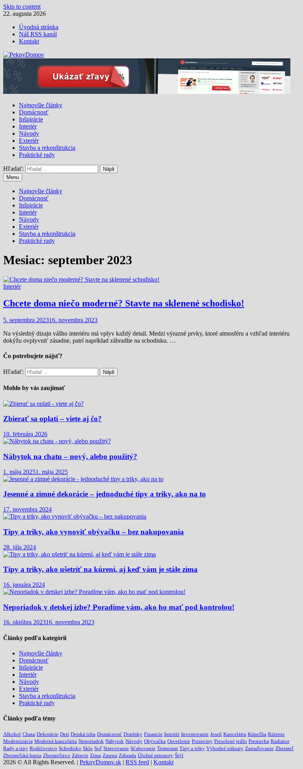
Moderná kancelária (55, 741)
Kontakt (29, 41)
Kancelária (234, 734)
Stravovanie (116, 748)
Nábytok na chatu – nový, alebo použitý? (70, 456)
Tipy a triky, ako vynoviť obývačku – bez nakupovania (93, 532)
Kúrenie (276, 734)
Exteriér (29, 140)
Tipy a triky (192, 748)
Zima (95, 755)
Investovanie (195, 734)
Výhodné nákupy (224, 748)
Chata (28, 734)
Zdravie (80, 755)
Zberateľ (284, 748)
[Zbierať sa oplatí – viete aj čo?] (43, 403)
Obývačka (155, 741)
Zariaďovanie (259, 748)
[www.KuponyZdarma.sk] (146, 91)
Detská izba (83, 734)
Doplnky (132, 734)
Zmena (110, 755)
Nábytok (114, 741)
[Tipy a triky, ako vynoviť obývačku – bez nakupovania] (74, 516)
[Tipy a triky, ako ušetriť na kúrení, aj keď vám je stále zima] (79, 554)
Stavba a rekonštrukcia (47, 147)
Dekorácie (47, 734)
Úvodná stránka (38, 27)
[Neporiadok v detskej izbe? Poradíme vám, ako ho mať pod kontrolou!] (94, 591)
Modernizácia (18, 741)
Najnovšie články (40, 105)
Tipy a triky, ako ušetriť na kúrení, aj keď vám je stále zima (100, 569)
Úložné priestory (155, 755)
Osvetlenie (178, 741)
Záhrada (127, 755)
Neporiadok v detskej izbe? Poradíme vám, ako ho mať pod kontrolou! (118, 607)
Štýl (179, 755)
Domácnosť (34, 112)
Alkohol (12, 734)
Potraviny (202, 741)
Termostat (167, 748)
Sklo (88, 748)
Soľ (98, 748)
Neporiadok (91, 741)
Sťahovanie (143, 748)
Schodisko (70, 748)
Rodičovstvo (43, 748)
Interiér (28, 126)
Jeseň (216, 734)
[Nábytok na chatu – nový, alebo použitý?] (57, 441)
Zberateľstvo (56, 755)
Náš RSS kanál (38, 34)
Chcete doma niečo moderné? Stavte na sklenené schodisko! (123, 303)
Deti (64, 734)
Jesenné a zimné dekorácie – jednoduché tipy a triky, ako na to (104, 494)
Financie (153, 734)
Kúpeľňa (257, 734)
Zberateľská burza (22, 755)
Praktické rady (37, 154)
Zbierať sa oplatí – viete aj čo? (52, 418)
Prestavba (259, 741)
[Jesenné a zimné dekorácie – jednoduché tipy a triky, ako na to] (83, 479)
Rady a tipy (15, 748)
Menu (12, 177)
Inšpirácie (31, 119)
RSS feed (137, 762)
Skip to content (22, 6)
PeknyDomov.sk (100, 762)
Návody (29, 133)
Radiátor (280, 741)
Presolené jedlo (230, 741)
